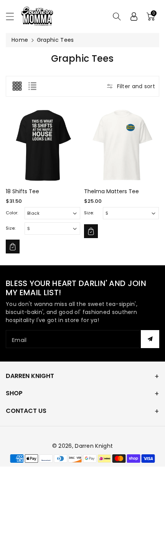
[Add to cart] (13, 246)
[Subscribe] (150, 339)
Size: (10, 228)
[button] (13, 16)
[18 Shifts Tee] (43, 145)
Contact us (26, 410)
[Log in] (133, 16)
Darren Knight (30, 375)
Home (20, 40)
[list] (32, 86)
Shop (14, 393)
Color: (12, 213)
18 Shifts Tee (22, 191)
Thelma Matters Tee (111, 191)
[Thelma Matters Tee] (121, 145)
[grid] (17, 86)
